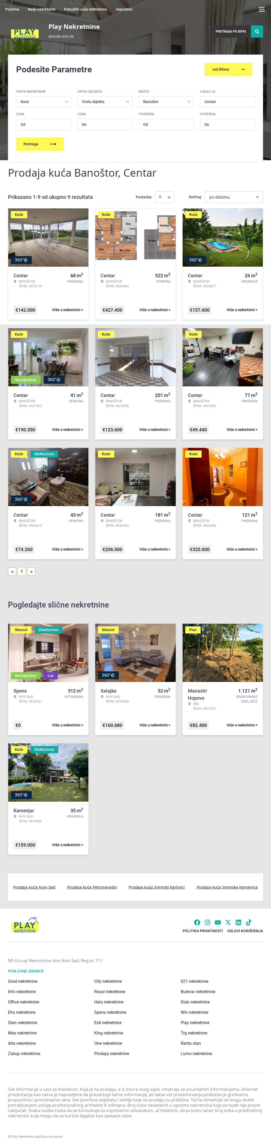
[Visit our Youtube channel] (218, 922)
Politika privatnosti (203, 931)
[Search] (257, 31)
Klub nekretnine (195, 1002)
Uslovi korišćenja (245, 931)
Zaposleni (124, 9)
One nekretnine (108, 1043)
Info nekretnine (22, 991)
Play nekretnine (195, 1022)
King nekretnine (108, 1033)
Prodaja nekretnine (111, 1053)
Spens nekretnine (110, 1012)
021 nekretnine (194, 981)
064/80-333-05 (61, 36)
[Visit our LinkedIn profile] (238, 922)
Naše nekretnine (42, 9)
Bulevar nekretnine (198, 991)
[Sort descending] (169, 197)
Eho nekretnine (21, 1012)
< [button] (12, 571)
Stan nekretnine (22, 1022)
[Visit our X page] (228, 922)
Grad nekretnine (22, 981)
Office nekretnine (23, 1002)
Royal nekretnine (109, 991)
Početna (12, 9)
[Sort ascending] (160, 197)
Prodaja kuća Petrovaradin (92, 887)
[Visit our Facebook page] (197, 922)
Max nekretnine (22, 1033)
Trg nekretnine (194, 1033)
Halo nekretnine (108, 1002)
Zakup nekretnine (24, 1053)
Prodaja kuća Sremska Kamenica (227, 887)
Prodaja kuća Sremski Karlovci (157, 887)
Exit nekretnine (107, 1022)
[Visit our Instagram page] (207, 922)
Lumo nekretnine (196, 1053)
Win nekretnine (194, 1012)
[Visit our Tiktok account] (249, 922)
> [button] (31, 571)
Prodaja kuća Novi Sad (34, 887)
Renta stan (191, 1043)
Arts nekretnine (22, 1043)
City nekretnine (108, 981)
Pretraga (31, 144)
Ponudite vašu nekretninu (85, 9)
